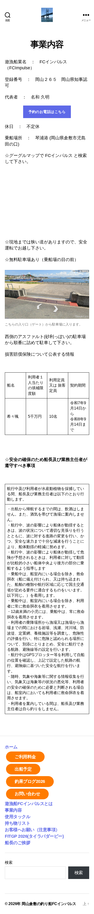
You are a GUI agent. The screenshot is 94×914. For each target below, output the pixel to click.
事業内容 (13, 810)
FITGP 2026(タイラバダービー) (34, 836)
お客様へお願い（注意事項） (32, 829)
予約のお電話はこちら (47, 112)
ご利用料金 (25, 756)
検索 (8, 862)
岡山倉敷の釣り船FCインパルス (49, 904)
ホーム (11, 746)
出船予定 (23, 769)
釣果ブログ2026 (30, 781)
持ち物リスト (17, 823)
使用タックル (17, 816)
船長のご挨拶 (17, 842)
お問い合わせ (27, 793)
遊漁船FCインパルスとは (29, 803)
